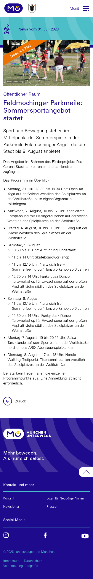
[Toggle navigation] (86, 8)
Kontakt (8, 498)
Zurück (8, 401)
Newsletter (11, 506)
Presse (51, 506)
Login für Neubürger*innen (65, 498)
